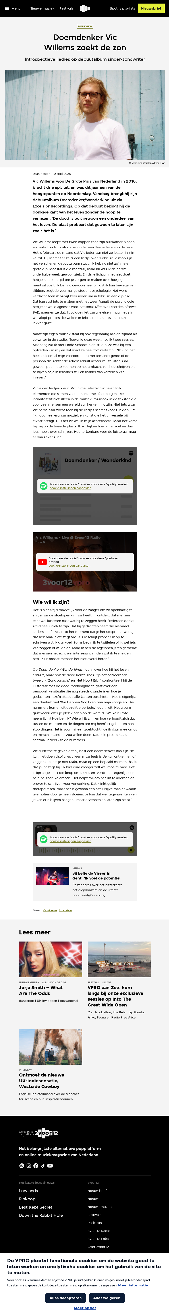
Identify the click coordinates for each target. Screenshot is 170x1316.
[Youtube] (50, 1165)
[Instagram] (28, 1165)
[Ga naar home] (85, 8)
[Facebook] (36, 1165)
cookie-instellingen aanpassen (70, 488)
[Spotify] (21, 1165)
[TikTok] (43, 1165)
